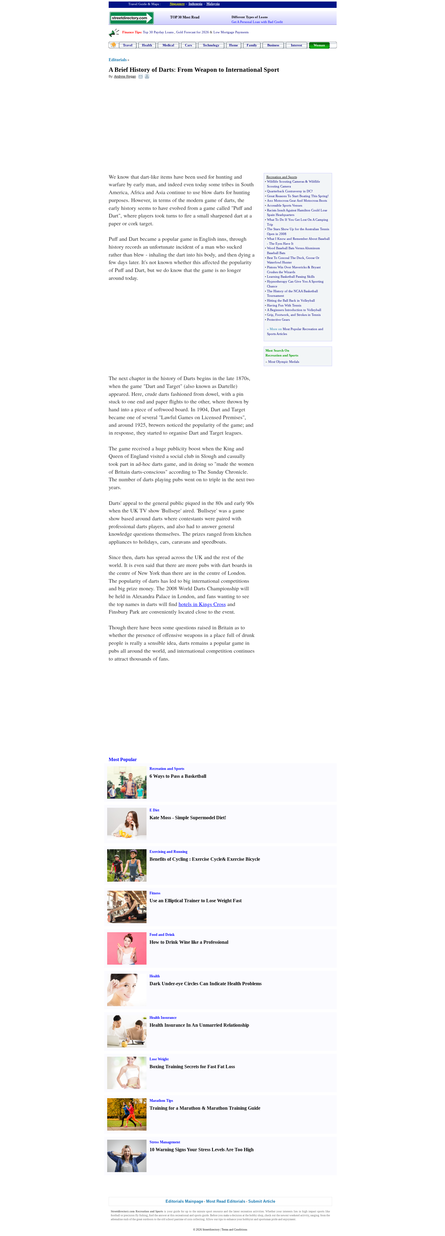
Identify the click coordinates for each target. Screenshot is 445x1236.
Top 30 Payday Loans (158, 32)
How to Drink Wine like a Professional (189, 942)
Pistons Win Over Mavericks (287, 267)
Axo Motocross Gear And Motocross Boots (297, 200)
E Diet (154, 810)
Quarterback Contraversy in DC (289, 191)
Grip (270, 314)
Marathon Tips (161, 1100)
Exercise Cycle (207, 859)
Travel (127, 45)
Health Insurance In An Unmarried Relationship (199, 1025)
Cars (188, 45)
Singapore (177, 3)
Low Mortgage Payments (231, 32)
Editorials (118, 60)
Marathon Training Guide (233, 1108)
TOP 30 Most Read (184, 17)
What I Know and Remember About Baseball (298, 238)
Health (147, 45)
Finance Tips (131, 32)
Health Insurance (163, 1018)
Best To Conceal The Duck (285, 258)
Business (273, 45)
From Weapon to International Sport (228, 69)
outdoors (148, 1219)
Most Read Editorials (225, 1201)
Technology (211, 45)
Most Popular (123, 759)
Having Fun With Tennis (284, 305)
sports (321, 1211)
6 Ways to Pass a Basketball (178, 776)
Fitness (155, 893)
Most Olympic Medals (283, 361)
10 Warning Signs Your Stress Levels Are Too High (202, 1149)
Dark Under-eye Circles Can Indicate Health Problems (206, 983)
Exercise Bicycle (243, 859)
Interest (296, 45)
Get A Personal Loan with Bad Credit (257, 22)
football (115, 1215)
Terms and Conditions (234, 1229)
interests (288, 1211)
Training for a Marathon (175, 1108)
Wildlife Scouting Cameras (285, 181)
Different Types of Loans (250, 17)
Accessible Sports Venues (284, 205)
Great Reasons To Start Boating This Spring (297, 196)
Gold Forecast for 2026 (192, 32)
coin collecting (196, 1219)
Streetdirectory (211, 1229)
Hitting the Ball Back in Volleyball (291, 300)
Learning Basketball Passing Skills (291, 276)
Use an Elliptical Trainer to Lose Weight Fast (196, 900)
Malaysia (213, 3)
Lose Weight (159, 1059)
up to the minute (195, 1211)
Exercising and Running (168, 852)
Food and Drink (162, 935)
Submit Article (261, 1201)
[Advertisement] (158, 127)
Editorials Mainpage (184, 1201)
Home (233, 45)
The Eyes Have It (281, 243)
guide (176, 1211)
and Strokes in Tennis (306, 314)
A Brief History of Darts (141, 69)
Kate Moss (160, 817)
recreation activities (252, 1211)
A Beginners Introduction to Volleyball (294, 310)
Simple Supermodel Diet (200, 817)
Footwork (282, 314)
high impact (309, 1211)
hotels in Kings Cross (202, 604)
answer (163, 1215)
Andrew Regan (125, 76)
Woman (319, 45)
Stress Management (165, 1142)
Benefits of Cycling (169, 859)
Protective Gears (278, 319)
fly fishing (141, 1215)
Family (252, 45)
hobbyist (248, 1219)
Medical (168, 45)
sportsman (265, 1219)
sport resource (214, 1211)
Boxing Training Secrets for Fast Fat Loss (192, 1066)
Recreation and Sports (167, 769)
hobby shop (256, 1215)
